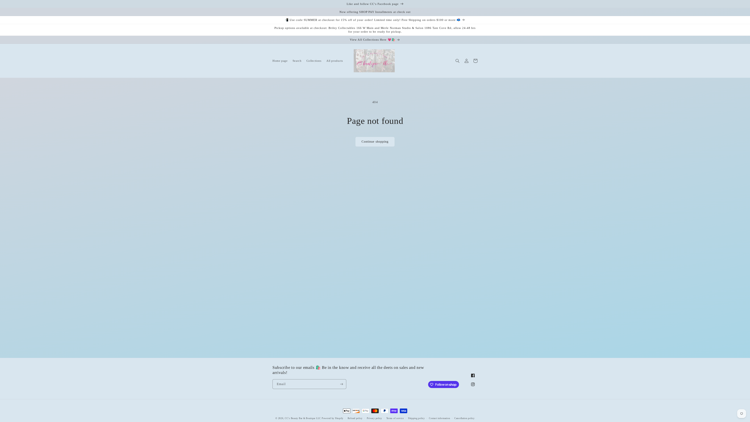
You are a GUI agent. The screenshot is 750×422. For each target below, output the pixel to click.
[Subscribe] (341, 384)
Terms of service (395, 418)
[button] (457, 60)
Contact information (439, 418)
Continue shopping (375, 141)
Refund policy (355, 418)
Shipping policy (416, 418)
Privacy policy (374, 418)
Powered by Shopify (332, 418)
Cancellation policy (464, 418)
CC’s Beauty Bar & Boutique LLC (303, 418)
